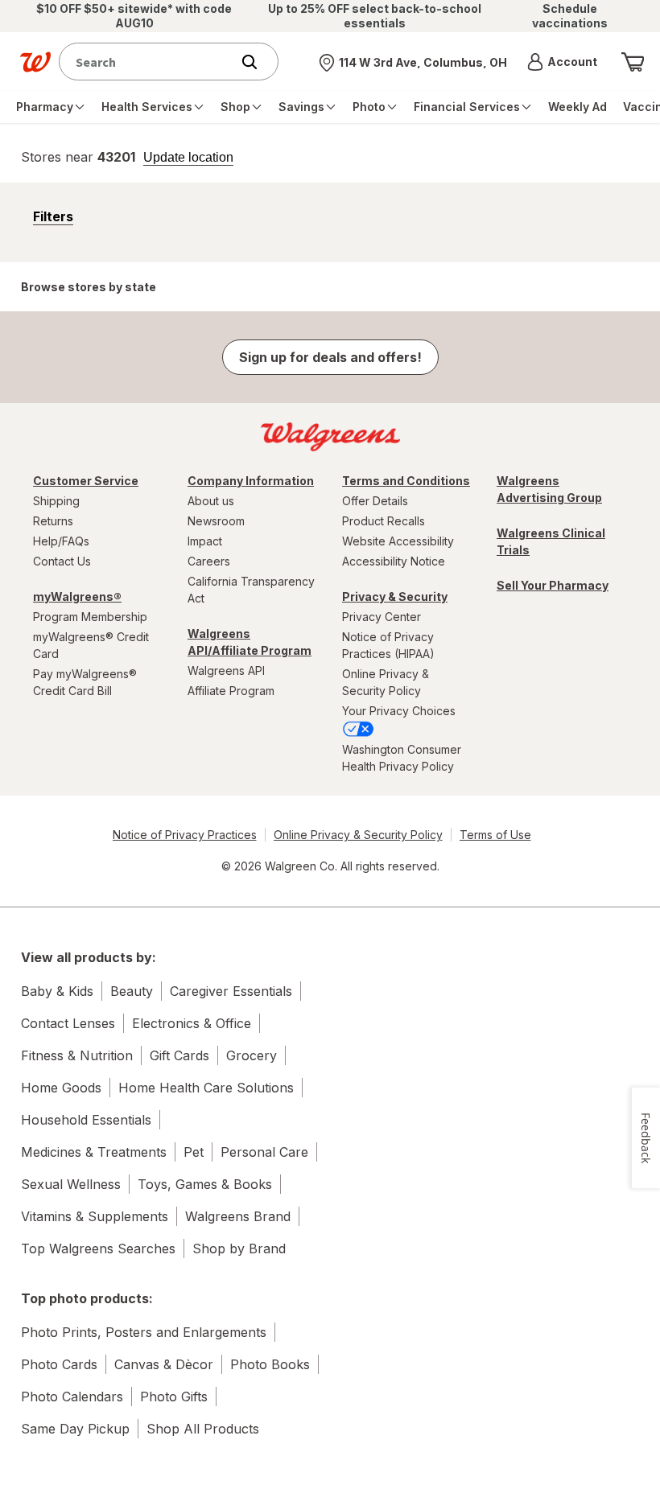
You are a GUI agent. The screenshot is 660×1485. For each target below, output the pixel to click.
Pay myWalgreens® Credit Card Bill (85, 682)
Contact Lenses (68, 1023)
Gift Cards (179, 1055)
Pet (194, 1152)
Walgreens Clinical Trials (551, 541)
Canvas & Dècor (163, 1364)
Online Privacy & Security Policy (385, 682)
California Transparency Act (251, 589)
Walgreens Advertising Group (549, 489)
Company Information (251, 480)
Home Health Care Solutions (206, 1088)
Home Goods (61, 1088)
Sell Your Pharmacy (552, 585)
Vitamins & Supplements (94, 1216)
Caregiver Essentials (231, 991)
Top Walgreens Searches (98, 1248)
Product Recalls (383, 521)
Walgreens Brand (238, 1216)
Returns (53, 521)
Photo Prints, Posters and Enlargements (143, 1332)
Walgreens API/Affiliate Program (249, 642)
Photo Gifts (174, 1396)
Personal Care (264, 1152)
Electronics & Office (191, 1023)
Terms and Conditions (406, 480)
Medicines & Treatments (94, 1152)
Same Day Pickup (75, 1429)
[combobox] (148, 61)
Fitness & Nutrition (77, 1055)
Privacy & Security (395, 596)
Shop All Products (202, 1429)
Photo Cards (59, 1364)
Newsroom (216, 521)
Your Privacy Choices (399, 711)
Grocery (251, 1055)
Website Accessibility (398, 541)
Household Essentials (86, 1120)
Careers (209, 561)
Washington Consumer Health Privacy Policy (401, 757)
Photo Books (270, 1364)
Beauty (131, 991)
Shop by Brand (239, 1248)
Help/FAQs (61, 541)
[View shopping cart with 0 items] (632, 62)
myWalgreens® (77, 596)
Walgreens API (226, 670)
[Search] (257, 62)
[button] (562, 62)
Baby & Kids (57, 991)
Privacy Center (381, 616)
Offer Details (375, 501)
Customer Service (85, 480)
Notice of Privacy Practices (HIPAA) (388, 645)
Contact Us (62, 561)
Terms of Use (495, 834)
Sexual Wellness (71, 1184)
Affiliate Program (231, 690)
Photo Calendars (72, 1396)
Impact (205, 541)
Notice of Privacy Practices (185, 834)
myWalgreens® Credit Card (91, 645)
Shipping (56, 501)
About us (211, 501)
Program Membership (90, 616)
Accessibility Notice (393, 561)
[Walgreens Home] (35, 62)
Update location (188, 157)
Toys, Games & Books (205, 1184)
